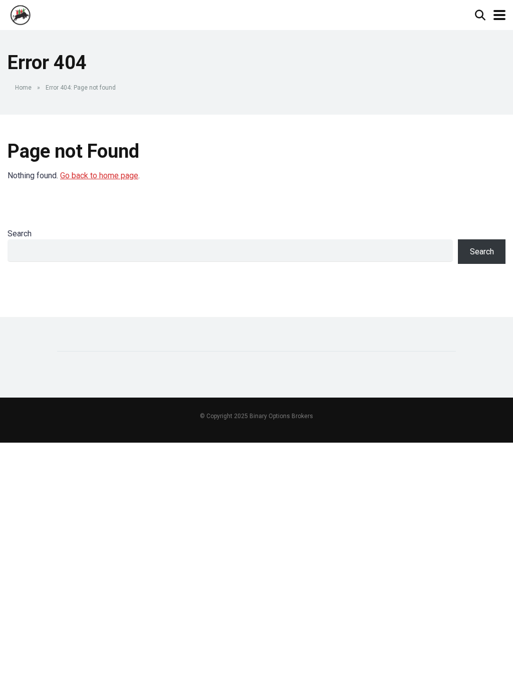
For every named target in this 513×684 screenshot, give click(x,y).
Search (20, 233)
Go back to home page (99, 175)
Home (23, 87)
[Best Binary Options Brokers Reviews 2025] (21, 14)
